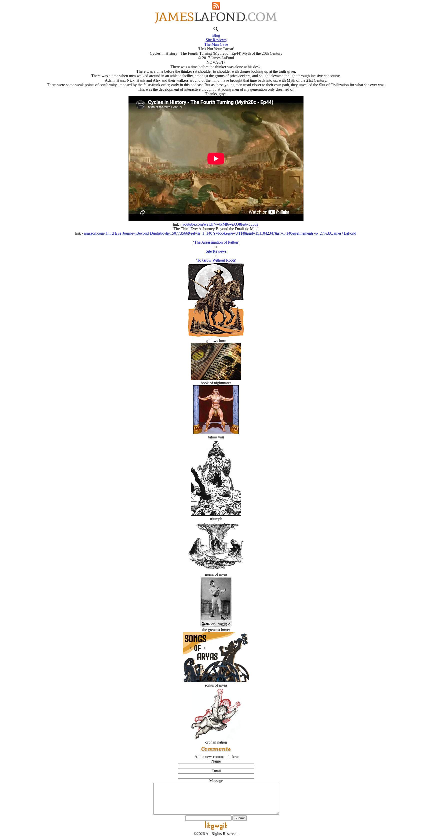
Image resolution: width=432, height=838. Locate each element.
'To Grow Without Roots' (216, 260)
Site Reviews (216, 40)
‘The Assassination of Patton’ (216, 242)
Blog (216, 35)
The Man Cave (216, 44)
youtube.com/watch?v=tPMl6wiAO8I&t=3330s (220, 224)
